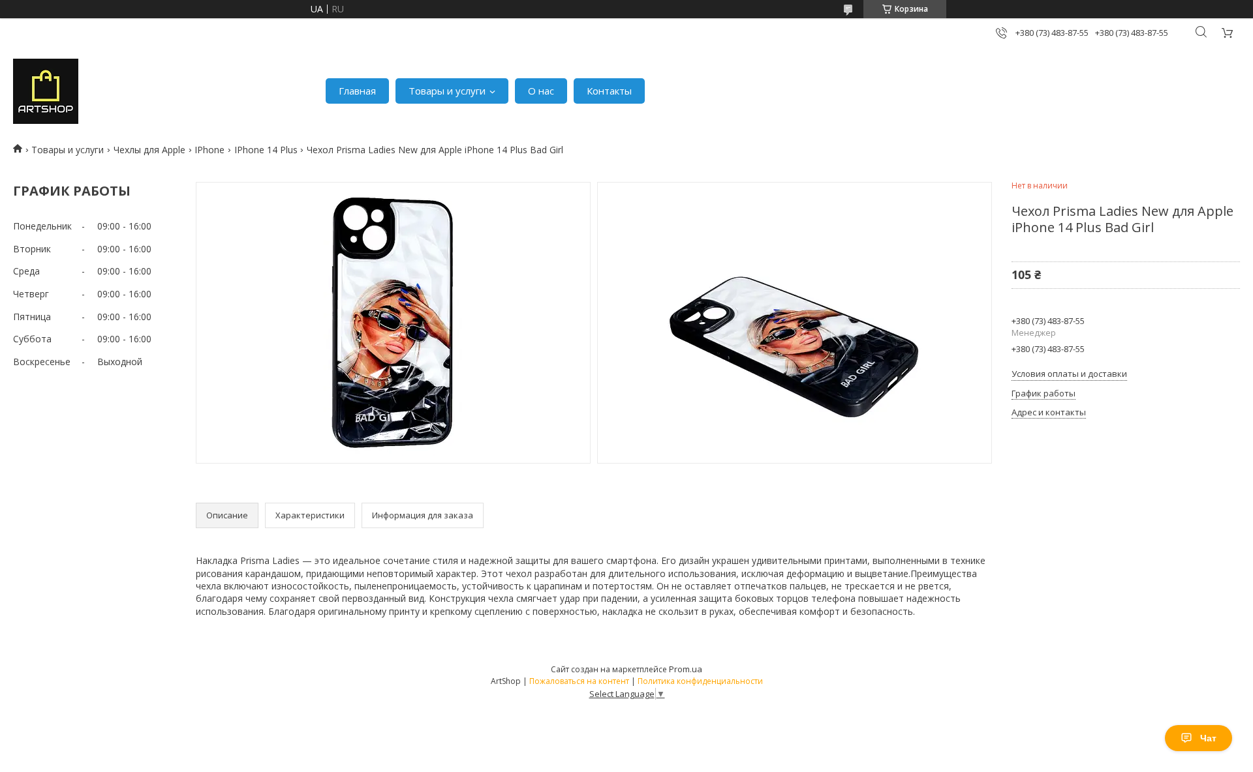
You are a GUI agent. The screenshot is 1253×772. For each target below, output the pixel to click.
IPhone (209, 149)
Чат (1208, 738)
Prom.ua (685, 669)
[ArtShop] (45, 91)
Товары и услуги (447, 90)
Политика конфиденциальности (700, 681)
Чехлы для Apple (149, 149)
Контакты (609, 90)
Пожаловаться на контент (579, 681)
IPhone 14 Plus (266, 149)
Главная (357, 90)
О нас (541, 90)
